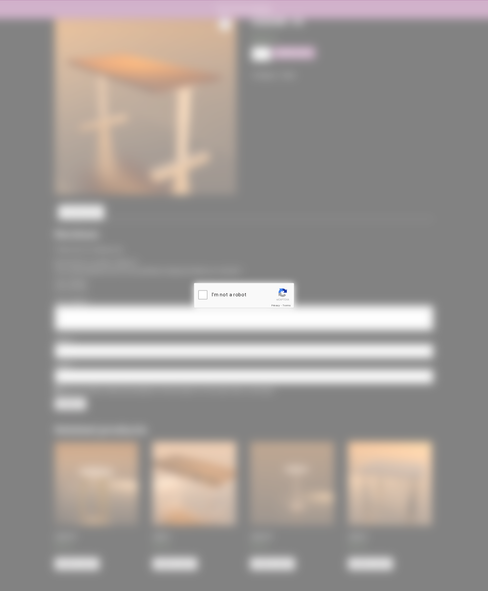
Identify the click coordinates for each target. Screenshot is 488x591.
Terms (287, 305)
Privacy (275, 305)
